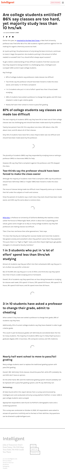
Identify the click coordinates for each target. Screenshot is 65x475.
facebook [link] (3, 36)
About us (34, 449)
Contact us (35, 452)
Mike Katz (6, 218)
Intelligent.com (12, 459)
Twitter (5, 468)
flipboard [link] (9, 36)
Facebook (6, 465)
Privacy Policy (7, 461)
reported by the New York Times (28, 40)
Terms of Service (8, 463)
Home (33, 446)
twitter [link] (6, 36)
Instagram (6, 467)
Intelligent (7, 2)
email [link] (13, 36)
